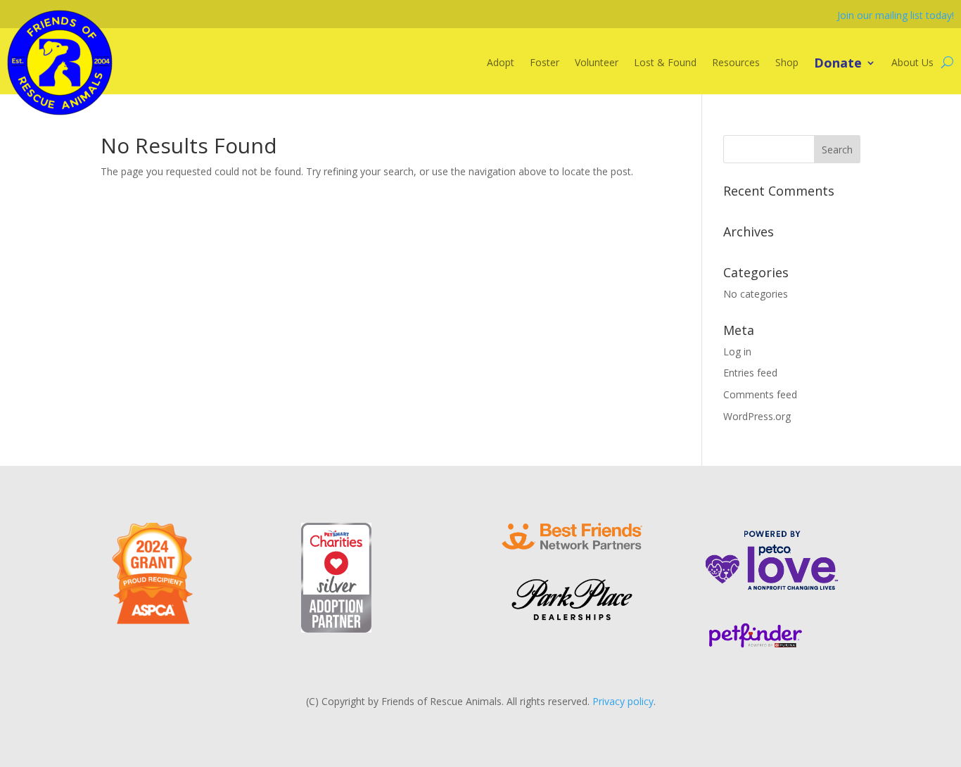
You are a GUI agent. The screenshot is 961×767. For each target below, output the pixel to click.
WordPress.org (757, 416)
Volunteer (596, 62)
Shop (786, 62)
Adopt (500, 62)
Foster (544, 62)
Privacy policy (623, 701)
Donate (838, 62)
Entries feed (750, 372)
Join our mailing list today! (895, 15)
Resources (736, 62)
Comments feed (760, 394)
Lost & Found (665, 62)
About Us (912, 62)
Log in (737, 351)
